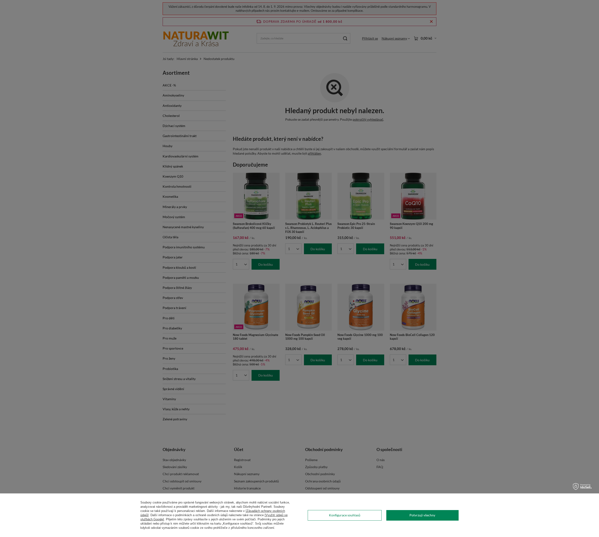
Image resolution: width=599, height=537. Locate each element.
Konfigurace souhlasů (344, 515)
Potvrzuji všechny (422, 515)
